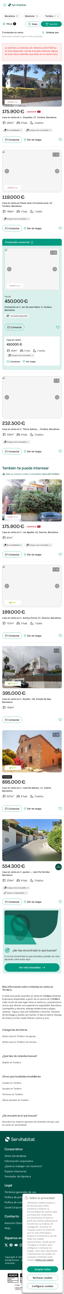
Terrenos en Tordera (12, 1094)
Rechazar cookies (42, 1277)
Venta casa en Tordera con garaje (19, 1036)
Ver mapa (31, 361)
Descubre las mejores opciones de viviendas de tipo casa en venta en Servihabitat (30, 1123)
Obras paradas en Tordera (15, 1100)
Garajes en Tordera (11, 1088)
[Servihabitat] (17, 5)
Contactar (13, 139)
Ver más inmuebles (30, 967)
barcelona (11, 16)
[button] (7, 171)
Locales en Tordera (11, 1082)
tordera (50, 16)
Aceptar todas (43, 1269)
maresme (31, 16)
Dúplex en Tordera (11, 1062)
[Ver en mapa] (23, 361)
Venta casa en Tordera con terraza (19, 1041)
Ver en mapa (33, 139)
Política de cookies (44, 1259)
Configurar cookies (42, 1286)
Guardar (53, 24)
